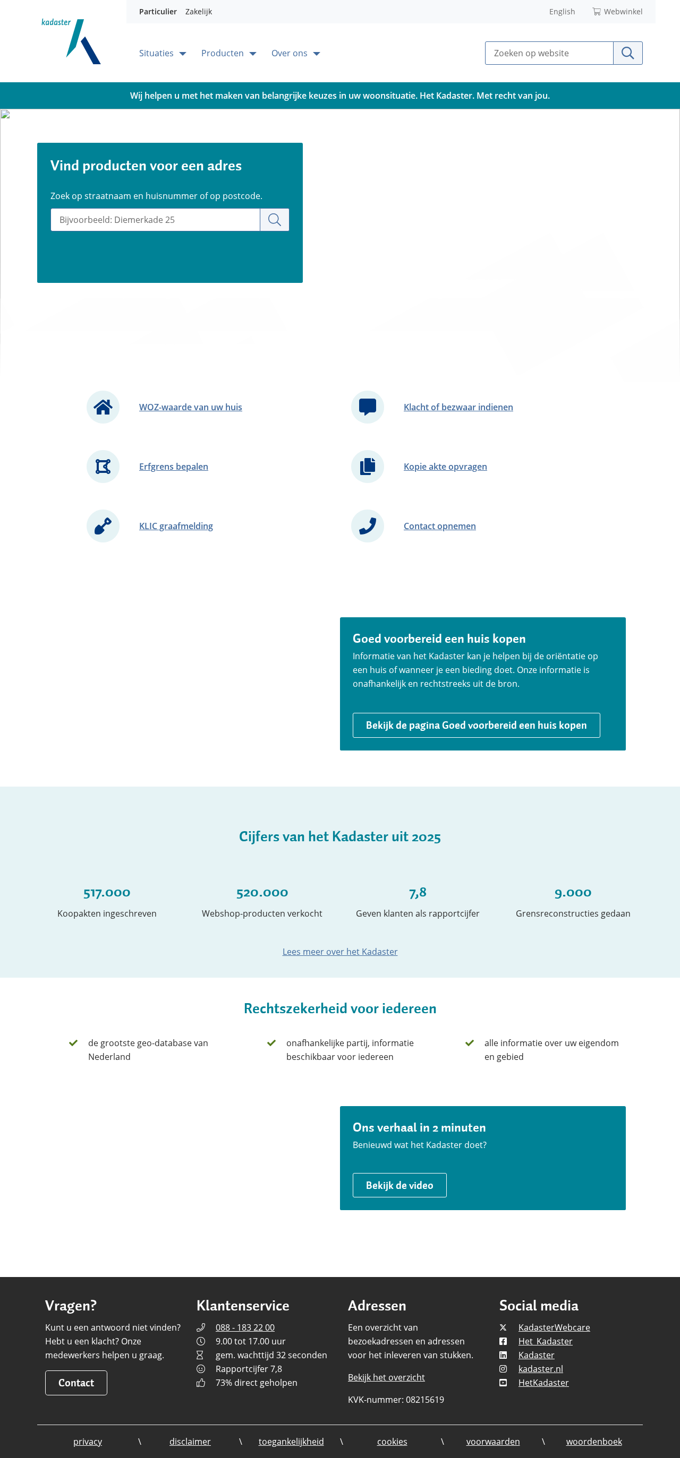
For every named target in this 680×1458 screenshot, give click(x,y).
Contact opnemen (440, 526)
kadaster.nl (540, 1369)
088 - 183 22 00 (245, 1327)
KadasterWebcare (554, 1327)
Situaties (157, 53)
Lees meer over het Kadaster (340, 951)
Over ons (290, 53)
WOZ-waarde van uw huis (190, 407)
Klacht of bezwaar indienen (458, 407)
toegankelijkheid (291, 1441)
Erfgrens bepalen (173, 466)
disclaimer (190, 1441)
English (562, 11)
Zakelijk (198, 11)
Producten (223, 53)
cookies (392, 1441)
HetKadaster (543, 1382)
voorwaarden (493, 1441)
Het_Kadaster (545, 1341)
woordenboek (594, 1441)
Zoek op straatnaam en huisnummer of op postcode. (156, 196)
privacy (87, 1441)
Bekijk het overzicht (386, 1377)
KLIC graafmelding (176, 526)
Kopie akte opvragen (445, 466)
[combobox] (155, 219)
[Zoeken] (275, 219)
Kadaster (536, 1355)
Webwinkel (623, 11)
